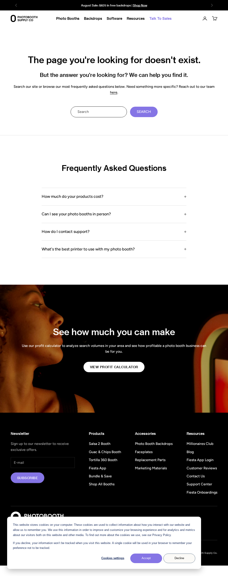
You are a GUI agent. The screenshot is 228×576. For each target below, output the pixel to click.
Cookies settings (112, 558)
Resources (136, 18)
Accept (146, 558)
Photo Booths (67, 18)
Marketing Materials (151, 468)
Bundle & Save (100, 476)
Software (114, 18)
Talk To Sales (160, 18)
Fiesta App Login (200, 460)
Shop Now (140, 5)
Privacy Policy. (162, 535)
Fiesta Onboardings (202, 492)
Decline (179, 558)
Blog (190, 452)
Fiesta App (97, 468)
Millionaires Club (200, 444)
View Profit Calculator (114, 367)
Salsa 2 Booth (99, 444)
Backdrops (93, 18)
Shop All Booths (101, 484)
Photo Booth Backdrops (154, 444)
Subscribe (27, 478)
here (113, 92)
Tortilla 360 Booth (103, 460)
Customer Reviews (202, 468)
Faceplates (144, 452)
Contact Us (196, 476)
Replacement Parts (150, 460)
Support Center (199, 484)
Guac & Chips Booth (105, 452)
